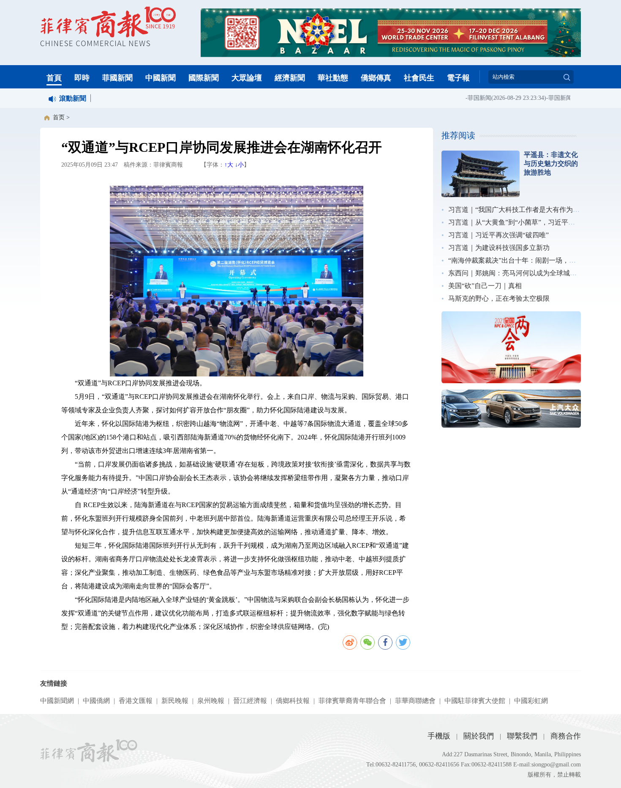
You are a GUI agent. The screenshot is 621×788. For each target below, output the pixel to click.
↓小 (239, 165)
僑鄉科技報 (293, 700)
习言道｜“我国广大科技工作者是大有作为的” (515, 209)
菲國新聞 (117, 78)
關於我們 (478, 736)
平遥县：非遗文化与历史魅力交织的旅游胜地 (551, 163)
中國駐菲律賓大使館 (474, 700)
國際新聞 (203, 78)
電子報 (458, 78)
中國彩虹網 (531, 700)
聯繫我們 (522, 736)
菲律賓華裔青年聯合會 (352, 700)
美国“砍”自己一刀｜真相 (485, 285)
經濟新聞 (290, 78)
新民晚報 (174, 700)
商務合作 (565, 736)
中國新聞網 (57, 700)
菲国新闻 (472, 98)
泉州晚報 (210, 700)
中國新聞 (160, 78)
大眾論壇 (247, 78)
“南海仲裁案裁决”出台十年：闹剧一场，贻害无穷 (522, 260)
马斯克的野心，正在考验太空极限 (499, 298)
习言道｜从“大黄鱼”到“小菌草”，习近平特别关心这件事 (532, 222)
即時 (82, 78)
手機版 (439, 736)
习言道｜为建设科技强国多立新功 (499, 247)
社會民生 (419, 78)
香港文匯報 (136, 700)
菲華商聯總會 (415, 700)
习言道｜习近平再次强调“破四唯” (498, 235)
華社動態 (333, 78)
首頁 (54, 78)
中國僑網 (96, 700)
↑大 (228, 165)
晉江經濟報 (250, 700)
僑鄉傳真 (376, 78)
